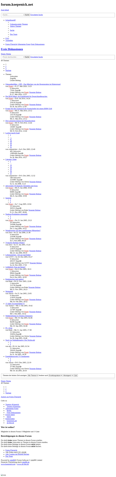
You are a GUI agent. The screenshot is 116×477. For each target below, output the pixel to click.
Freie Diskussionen (12, 49)
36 (11, 172)
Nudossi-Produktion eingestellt (16, 214)
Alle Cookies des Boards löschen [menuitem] (17, 454)
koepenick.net (12, 421)
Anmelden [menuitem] (9, 40)
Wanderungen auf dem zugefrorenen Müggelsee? (23, 230)
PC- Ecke (8, 328)
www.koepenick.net (8, 464)
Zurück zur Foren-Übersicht (11, 397)
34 (11, 167)
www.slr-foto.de (23, 464)
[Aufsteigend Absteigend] (68, 375)
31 (11, 147)
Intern (9, 417)
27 (11, 139)
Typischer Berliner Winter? (15, 243)
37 (11, 174)
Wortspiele (9, 291)
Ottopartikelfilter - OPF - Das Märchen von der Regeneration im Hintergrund (32, 84)
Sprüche (8, 198)
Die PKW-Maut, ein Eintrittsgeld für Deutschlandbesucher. (26, 96)
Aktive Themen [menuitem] (15, 26)
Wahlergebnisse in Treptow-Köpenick (19, 316)
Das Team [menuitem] (13, 34)
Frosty (11, 86)
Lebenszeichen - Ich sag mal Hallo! (18, 255)
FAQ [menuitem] (7, 38)
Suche (27, 15)
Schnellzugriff (10, 20)
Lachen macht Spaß (12, 133)
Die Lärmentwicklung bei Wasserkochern (20, 121)
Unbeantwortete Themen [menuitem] (19, 24)
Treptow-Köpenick (12, 404)
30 (11, 145)
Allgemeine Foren (11, 409)
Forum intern (10, 415)
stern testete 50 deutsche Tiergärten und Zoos (21, 186)
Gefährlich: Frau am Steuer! (15, 267)
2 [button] (5, 66)
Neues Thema (6, 54)
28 (11, 141)
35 (11, 170)
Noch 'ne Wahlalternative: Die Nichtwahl (20, 340)
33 (11, 165)
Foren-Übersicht (11, 450)
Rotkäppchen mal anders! (14, 279)
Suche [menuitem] (12, 30)
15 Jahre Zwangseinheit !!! (15, 304)
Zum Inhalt (5, 10)
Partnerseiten (10, 419)
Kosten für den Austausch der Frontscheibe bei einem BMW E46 (28, 109)
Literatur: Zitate (11, 159)
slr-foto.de (10, 423)
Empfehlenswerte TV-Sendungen (17, 356)
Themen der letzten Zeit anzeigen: (15, 375)
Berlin (9, 411)
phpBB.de (25, 462)
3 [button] (5, 68)
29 (11, 143)
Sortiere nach (43, 375)
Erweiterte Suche (37, 15)
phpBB (12, 460)
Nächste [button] (8, 70)
